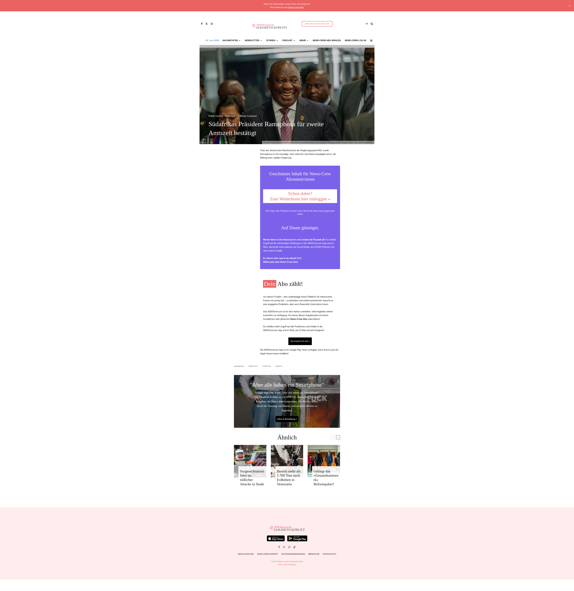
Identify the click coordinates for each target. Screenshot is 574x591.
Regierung (253, 366)
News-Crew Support (321, 211)
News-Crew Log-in (355, 40)
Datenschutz (329, 554)
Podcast (287, 40)
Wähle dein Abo (246, 554)
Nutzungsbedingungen (293, 554)
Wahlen (279, 366)
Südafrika (267, 366)
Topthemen (230, 116)
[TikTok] (294, 547)
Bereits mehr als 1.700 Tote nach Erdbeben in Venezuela (288, 477)
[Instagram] (211, 24)
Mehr (303, 40)
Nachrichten (230, 40)
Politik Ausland (216, 116)
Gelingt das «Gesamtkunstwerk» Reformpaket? (326, 477)
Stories (270, 40)
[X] (206, 24)
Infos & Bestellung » (287, 419)
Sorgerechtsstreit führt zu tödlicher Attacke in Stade (252, 477)
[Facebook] (202, 24)
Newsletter (252, 40)
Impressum (313, 554)
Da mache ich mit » (300, 341)
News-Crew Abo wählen (327, 40)
